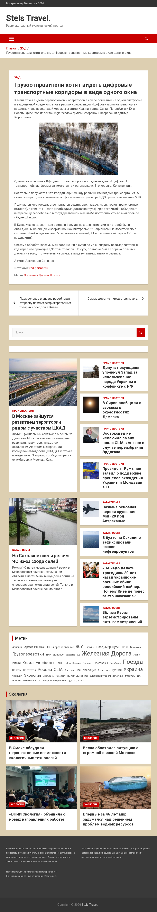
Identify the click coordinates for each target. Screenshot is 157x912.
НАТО (59, 663)
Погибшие (115, 663)
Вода (125, 647)
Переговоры (100, 663)
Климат (28, 663)
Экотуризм (49, 675)
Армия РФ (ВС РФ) (37, 647)
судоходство (76, 680)
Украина (133, 669)
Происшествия (23, 410)
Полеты (16, 670)
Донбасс (58, 654)
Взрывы (89, 647)
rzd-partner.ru (38, 268)
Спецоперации (86, 670)
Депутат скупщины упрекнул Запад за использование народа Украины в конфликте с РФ (120, 376)
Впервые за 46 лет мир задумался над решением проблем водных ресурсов (108, 819)
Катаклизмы (21, 550)
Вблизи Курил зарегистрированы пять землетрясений (122, 617)
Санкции (69, 670)
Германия (135, 647)
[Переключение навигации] (11, 38)
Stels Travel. (28, 18)
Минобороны (45, 662)
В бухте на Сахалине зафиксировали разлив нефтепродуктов (121, 544)
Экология (32, 675)
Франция (17, 675)
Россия (45, 669)
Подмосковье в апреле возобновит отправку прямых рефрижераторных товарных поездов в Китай (45, 303)
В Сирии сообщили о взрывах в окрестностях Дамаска (121, 409)
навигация (29, 680)
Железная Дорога (36, 275)
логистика (118, 676)
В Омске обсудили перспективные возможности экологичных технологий (37, 752)
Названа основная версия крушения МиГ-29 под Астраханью (119, 514)
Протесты (29, 670)
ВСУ (79, 646)
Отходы (87, 663)
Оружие (76, 663)
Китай (16, 663)
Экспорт (60, 675)
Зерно (136, 654)
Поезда (55, 275)
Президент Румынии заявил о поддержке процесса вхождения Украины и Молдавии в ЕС (122, 477)
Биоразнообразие (63, 647)
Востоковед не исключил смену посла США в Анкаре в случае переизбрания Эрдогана (123, 442)
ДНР (48, 654)
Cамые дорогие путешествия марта (113, 298)
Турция (117, 670)
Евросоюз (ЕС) (72, 654)
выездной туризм (100, 675)
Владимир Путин (108, 647)
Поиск (141, 332)
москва (130, 675)
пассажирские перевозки (52, 680)
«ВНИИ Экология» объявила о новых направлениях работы (37, 817)
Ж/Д (17, 77)
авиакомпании (77, 675)
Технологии (104, 670)
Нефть (67, 663)
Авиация (17, 647)
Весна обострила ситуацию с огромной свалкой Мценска (110, 750)
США (58, 669)
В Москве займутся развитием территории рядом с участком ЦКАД (38, 422)
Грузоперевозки (28, 654)
